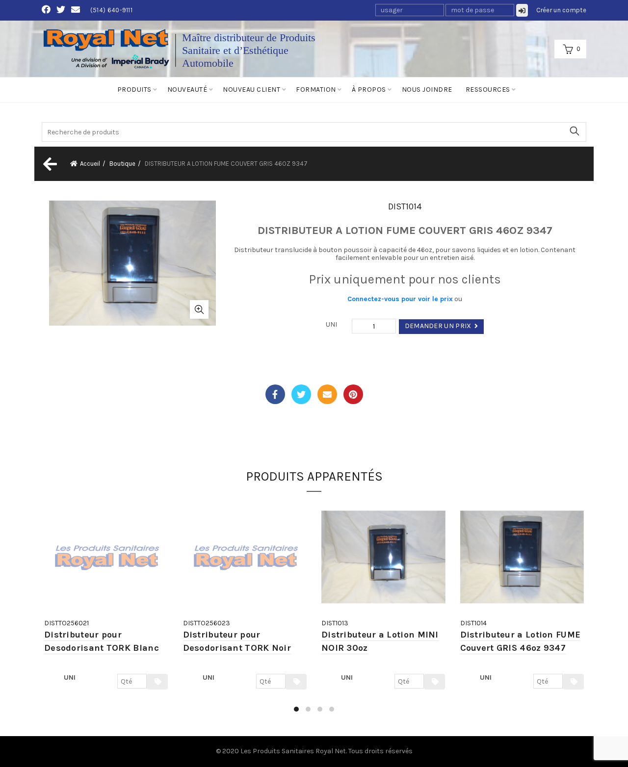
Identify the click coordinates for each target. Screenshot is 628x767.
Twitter (301, 394)
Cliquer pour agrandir (199, 309)
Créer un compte (561, 10)
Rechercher (574, 131)
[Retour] (49, 164)
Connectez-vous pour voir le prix (400, 299)
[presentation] (42, 611)
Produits (134, 89)
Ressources (488, 89)
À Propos (369, 89)
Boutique (122, 163)
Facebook (275, 394)
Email (327, 394)
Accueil (90, 163)
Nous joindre (427, 89)
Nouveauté (187, 89)
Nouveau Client (251, 89)
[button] (296, 709)
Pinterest (353, 394)
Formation (316, 89)
